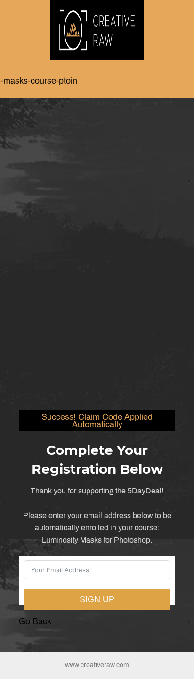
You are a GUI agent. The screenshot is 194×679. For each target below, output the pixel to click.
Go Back (35, 621)
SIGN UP (97, 599)
